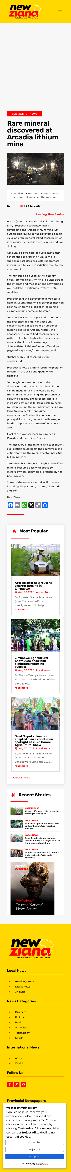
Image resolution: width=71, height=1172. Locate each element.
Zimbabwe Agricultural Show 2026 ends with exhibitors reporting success (31, 662)
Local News (43, 670)
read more (21, 609)
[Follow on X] (16, 1084)
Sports (19, 1037)
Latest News (22, 986)
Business (18, 113)
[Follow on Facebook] (10, 1084)
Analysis (20, 991)
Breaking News (24, 981)
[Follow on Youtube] (23, 1084)
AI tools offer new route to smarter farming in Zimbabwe (33, 585)
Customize (34, 1142)
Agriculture (43, 592)
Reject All (34, 1149)
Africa (18, 1058)
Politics (19, 1017)
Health (19, 1022)
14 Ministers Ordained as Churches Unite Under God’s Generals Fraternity (42, 855)
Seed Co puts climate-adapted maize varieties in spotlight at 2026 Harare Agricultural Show (34, 740)
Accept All (34, 1156)
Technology (22, 1032)
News (33, 113)
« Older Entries (20, 777)
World (19, 1063)
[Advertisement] (35, 68)
